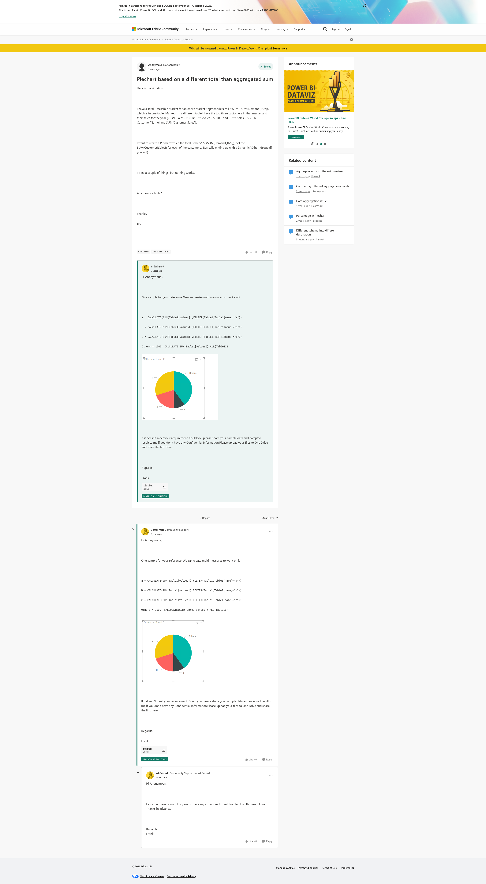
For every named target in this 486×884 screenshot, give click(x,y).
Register (336, 29)
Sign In (348, 29)
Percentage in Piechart (310, 215)
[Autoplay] (313, 144)
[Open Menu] (351, 39)
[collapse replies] (133, 529)
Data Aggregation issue (311, 201)
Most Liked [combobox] (270, 518)
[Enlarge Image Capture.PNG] (180, 387)
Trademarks (347, 867)
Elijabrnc (317, 220)
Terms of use (329, 867)
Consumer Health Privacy (181, 876)
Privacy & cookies (308, 867)
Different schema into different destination (316, 232)
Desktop (189, 39)
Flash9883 (317, 206)
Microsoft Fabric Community (146, 39)
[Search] (325, 29)
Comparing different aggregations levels (322, 186)
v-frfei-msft (157, 266)
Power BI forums (173, 39)
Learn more (280, 48)
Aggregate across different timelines (320, 171)
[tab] (317, 144)
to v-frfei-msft (202, 773)
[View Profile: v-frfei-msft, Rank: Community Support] (145, 531)
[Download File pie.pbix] (164, 487)
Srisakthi (320, 239)
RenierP (315, 176)
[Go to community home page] (155, 29)
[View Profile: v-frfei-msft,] (145, 268)
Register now (127, 16)
